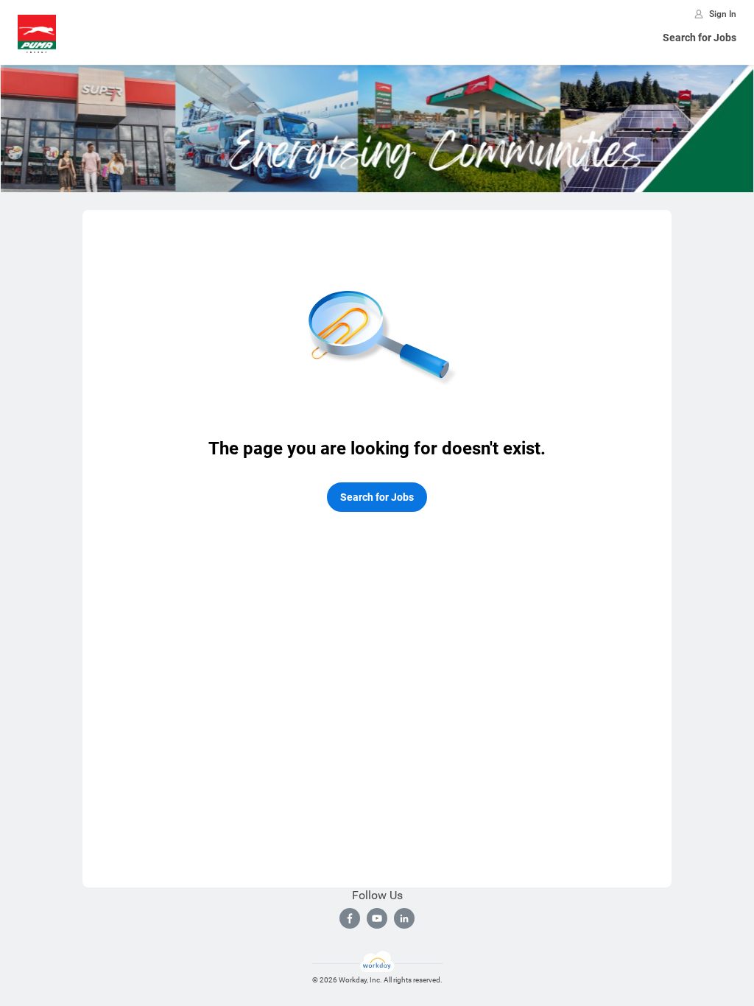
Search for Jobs (699, 37)
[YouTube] (377, 918)
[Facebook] (349, 918)
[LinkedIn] (404, 918)
